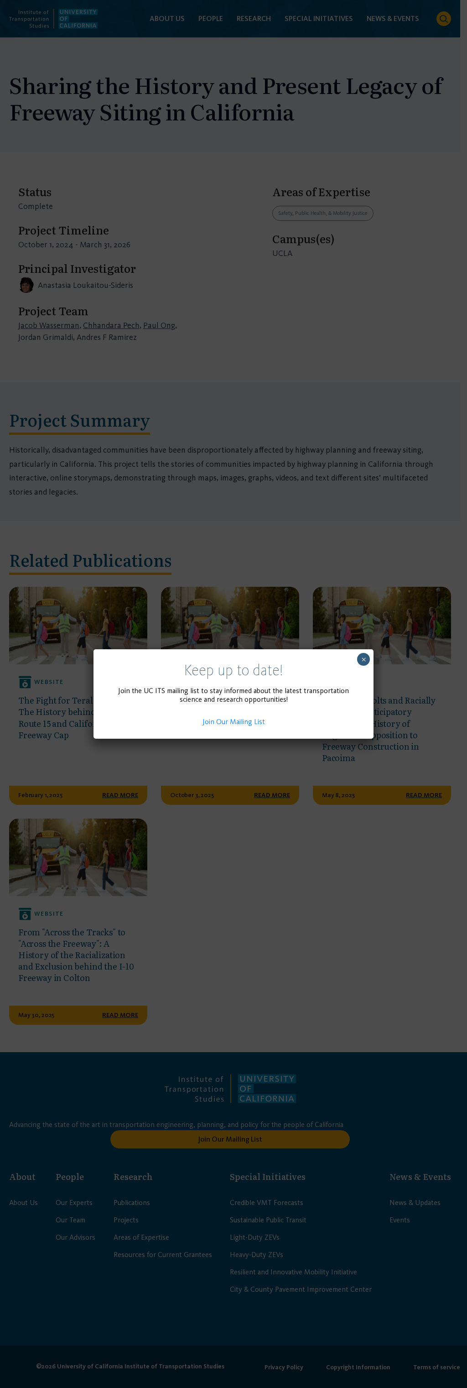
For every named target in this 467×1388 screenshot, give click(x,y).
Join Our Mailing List (233, 721)
